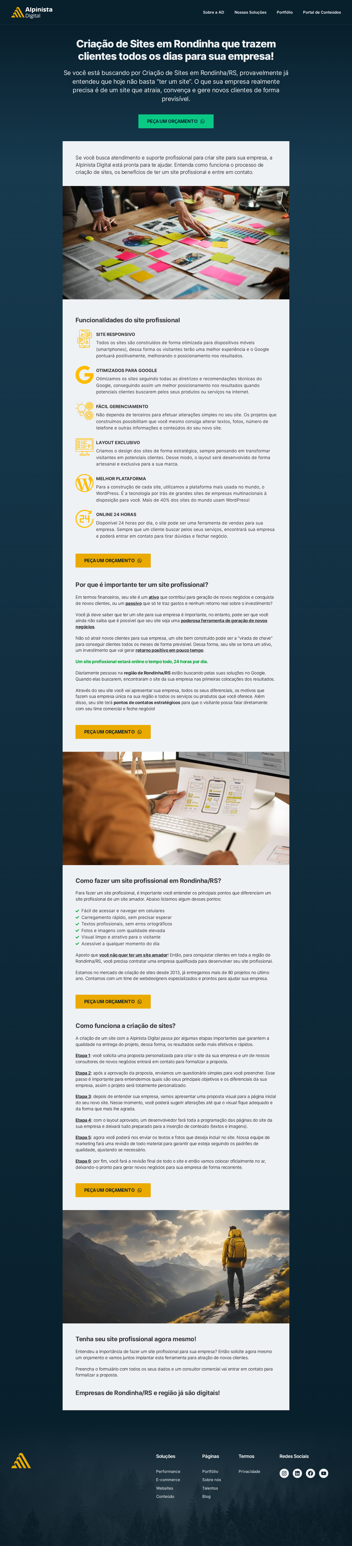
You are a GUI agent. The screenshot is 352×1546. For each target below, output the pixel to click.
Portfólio (285, 12)
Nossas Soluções (250, 12)
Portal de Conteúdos (322, 12)
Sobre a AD (213, 12)
